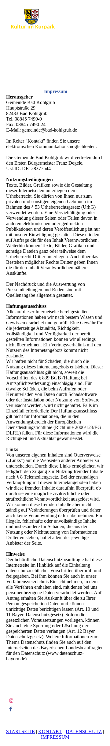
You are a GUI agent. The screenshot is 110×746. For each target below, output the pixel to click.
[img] (31, 19)
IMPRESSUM (55, 737)
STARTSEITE (20, 731)
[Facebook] (10, 709)
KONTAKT (50, 731)
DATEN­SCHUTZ (84, 731)
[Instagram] (11, 700)
